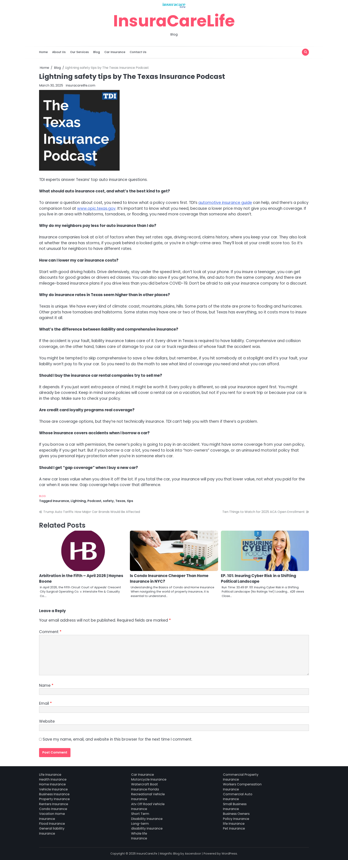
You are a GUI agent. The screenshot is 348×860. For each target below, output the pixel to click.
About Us (59, 52)
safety (108, 501)
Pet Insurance (234, 828)
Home (43, 52)
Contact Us (138, 52)
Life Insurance (50, 774)
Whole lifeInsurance (139, 836)
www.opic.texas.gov (96, 208)
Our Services (79, 52)
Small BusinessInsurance (234, 806)
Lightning (78, 501)
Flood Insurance (52, 823)
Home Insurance (52, 784)
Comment (50, 632)
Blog (96, 52)
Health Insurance (52, 779)
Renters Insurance (53, 804)
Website (47, 721)
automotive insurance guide (225, 202)
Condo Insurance (53, 809)
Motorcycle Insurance (148, 779)
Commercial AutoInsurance (237, 796)
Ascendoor (193, 854)
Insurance (61, 501)
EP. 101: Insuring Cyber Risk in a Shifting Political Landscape (258, 578)
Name (46, 685)
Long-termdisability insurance (147, 826)
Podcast (94, 501)
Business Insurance (54, 794)
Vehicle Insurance (53, 789)
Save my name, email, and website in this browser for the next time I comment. (117, 739)
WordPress (229, 854)
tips (130, 501)
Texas (120, 501)
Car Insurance (114, 52)
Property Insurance (54, 799)
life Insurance (233, 823)
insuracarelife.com (80, 85)
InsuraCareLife (174, 20)
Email (45, 703)
